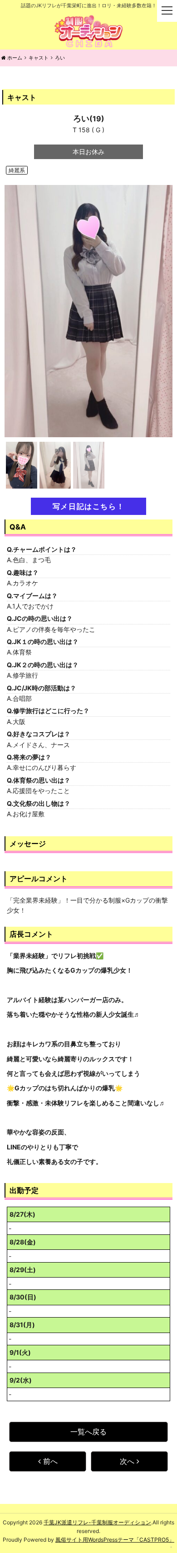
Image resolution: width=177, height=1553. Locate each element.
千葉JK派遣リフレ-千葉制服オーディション (97, 1522)
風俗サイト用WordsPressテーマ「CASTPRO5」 (114, 1539)
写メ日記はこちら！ (88, 506)
